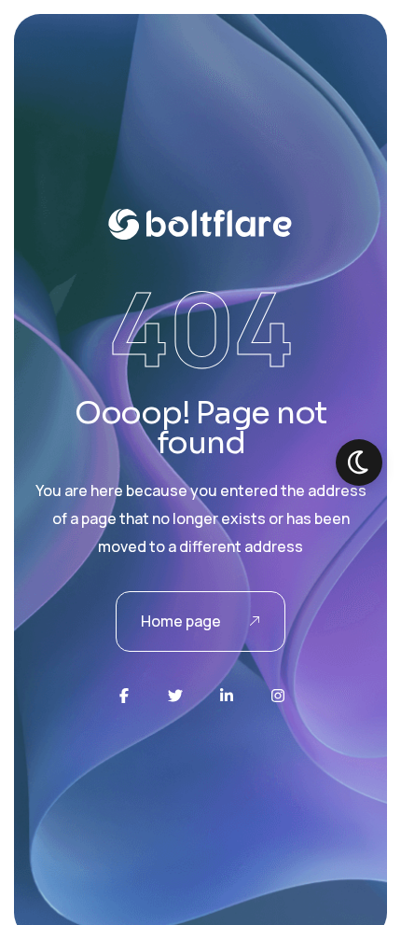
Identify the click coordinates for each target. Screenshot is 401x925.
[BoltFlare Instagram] (278, 695)
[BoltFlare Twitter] (175, 695)
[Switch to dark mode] (359, 462)
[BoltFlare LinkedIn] (226, 695)
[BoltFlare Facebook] (124, 695)
